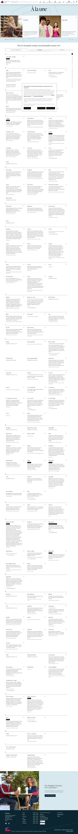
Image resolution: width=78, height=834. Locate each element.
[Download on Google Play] (42, 824)
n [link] (72, 71)
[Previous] (70, 39)
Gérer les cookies (69, 831)
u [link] (72, 80)
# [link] (72, 53)
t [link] (72, 79)
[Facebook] (6, 823)
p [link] (72, 74)
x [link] (72, 84)
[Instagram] (9, 823)
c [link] (72, 57)
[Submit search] (12, 2)
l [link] (72, 69)
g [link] (72, 62)
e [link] (72, 60)
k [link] (72, 67)
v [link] (72, 81)
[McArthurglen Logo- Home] (2, 2)
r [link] (72, 76)
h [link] (72, 64)
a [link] (72, 55)
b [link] (72, 56)
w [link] (72, 83)
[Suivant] (72, 39)
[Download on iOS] (42, 821)
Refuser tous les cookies (41, 108)
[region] (39, 97)
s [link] (72, 78)
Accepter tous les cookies (50, 108)
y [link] (72, 85)
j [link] (72, 66)
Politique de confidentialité (38, 96)
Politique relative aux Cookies (67, 829)
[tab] (40, 50)
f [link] (72, 61)
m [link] (72, 70)
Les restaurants (50, 795)
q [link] (72, 75)
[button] (37, 17)
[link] (7, 2)
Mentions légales (57, 829)
